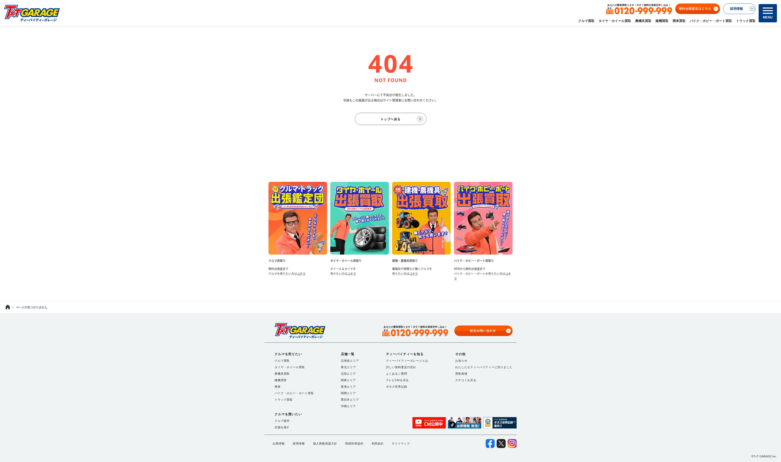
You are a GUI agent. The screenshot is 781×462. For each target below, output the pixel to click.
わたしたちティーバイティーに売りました (484, 367)
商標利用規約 (354, 443)
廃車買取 (679, 21)
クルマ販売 (282, 420)
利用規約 (378, 443)
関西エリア (348, 393)
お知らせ (461, 360)
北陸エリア (348, 373)
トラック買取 (746, 21)
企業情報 (279, 443)
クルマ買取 (586, 21)
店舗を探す (282, 427)
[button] (768, 13)
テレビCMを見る (397, 380)
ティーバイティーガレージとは (407, 360)
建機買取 (662, 21)
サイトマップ (401, 443)
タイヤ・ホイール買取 (615, 21)
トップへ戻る (391, 119)
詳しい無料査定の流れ (401, 367)
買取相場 (461, 373)
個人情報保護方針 (325, 443)
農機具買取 (643, 21)
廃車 (278, 386)
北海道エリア (350, 360)
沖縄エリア (348, 406)
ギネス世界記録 (396, 386)
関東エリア (348, 380)
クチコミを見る (465, 380)
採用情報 (299, 443)
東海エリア (348, 386)
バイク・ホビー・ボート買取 (711, 21)
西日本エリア (350, 399)
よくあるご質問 (396, 373)
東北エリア (348, 367)
